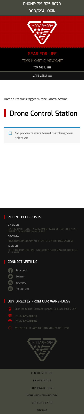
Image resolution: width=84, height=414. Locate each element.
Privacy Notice (42, 380)
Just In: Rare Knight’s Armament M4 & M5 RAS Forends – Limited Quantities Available (42, 230)
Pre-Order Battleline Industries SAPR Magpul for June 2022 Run (43, 251)
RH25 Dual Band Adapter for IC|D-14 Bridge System (40, 240)
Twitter (20, 276)
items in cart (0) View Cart (42, 60)
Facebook (22, 270)
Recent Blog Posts (24, 217)
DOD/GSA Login (42, 11)
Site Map (42, 410)
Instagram (22, 288)
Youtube (21, 282)
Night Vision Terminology (42, 395)
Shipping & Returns (42, 388)
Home (8, 99)
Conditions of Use (42, 373)
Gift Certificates (42, 403)
